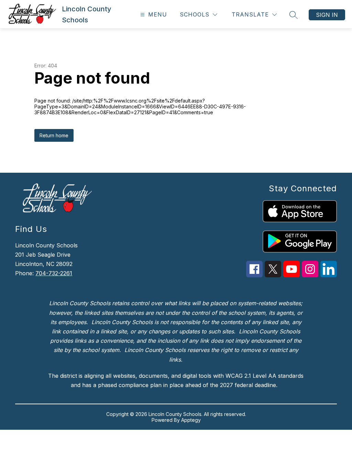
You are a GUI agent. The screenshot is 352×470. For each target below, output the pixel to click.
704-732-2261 (53, 273)
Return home (54, 135)
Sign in (327, 14)
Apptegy (191, 420)
